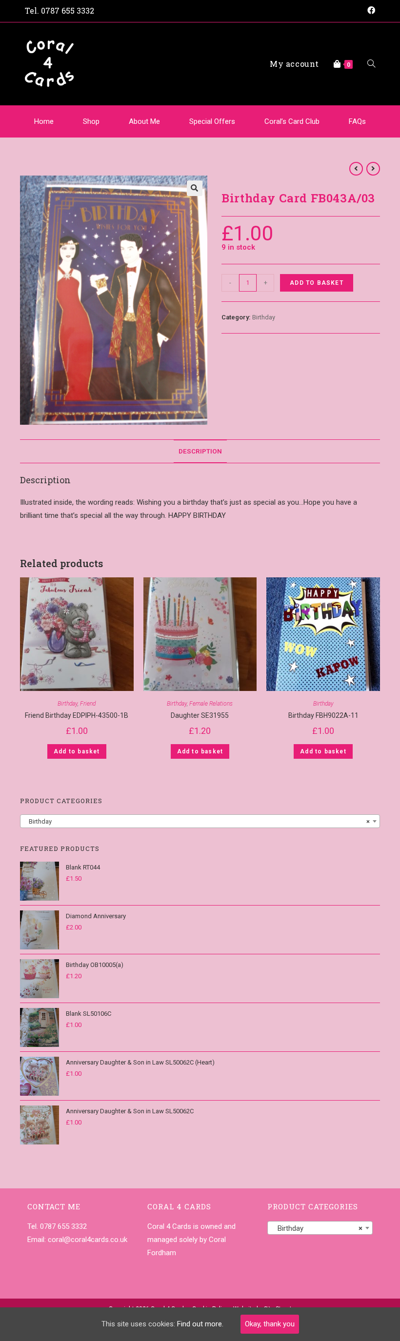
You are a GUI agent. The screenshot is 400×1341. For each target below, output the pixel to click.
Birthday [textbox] (197, 821)
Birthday (263, 317)
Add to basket (316, 282)
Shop (91, 121)
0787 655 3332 (67, 10)
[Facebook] (369, 11)
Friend (88, 703)
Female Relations (211, 703)
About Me (144, 121)
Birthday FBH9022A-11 (323, 715)
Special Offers (212, 121)
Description (200, 451)
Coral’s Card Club (292, 121)
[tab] (200, 451)
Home (44, 121)
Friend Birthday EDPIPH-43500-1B (76, 715)
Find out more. (200, 1324)
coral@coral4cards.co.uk (87, 1239)
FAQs (357, 121)
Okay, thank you (270, 1324)
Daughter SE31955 (200, 715)
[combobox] (200, 821)
